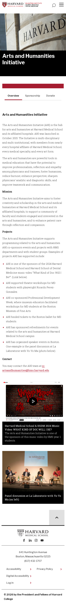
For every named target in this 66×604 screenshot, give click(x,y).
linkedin (30, 540)
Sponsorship (32, 95)
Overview (13, 95)
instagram (36, 540)
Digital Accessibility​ (17, 575)
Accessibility (13, 569)
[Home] (22, 4)
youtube (42, 540)
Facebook (24, 540)
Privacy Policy (45, 569)
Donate (50, 95)
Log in (10, 582)
